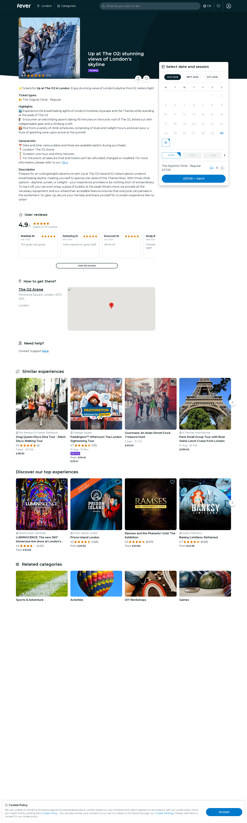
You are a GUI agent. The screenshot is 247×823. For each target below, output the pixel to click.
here (45, 351)
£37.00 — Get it (193, 178)
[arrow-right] (224, 155)
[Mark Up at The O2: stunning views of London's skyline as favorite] (146, 78)
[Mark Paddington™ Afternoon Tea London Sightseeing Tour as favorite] (118, 381)
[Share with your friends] (138, 78)
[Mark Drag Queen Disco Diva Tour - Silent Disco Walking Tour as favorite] (63, 381)
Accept (224, 812)
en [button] (209, 6)
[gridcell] (166, 143)
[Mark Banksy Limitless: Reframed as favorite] (227, 482)
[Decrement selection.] (211, 168)
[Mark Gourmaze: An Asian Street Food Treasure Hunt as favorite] (172, 381)
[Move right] (232, 402)
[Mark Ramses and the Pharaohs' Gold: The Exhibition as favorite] (172, 482)
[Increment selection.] (222, 168)
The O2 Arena (31, 289)
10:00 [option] (171, 155)
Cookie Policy (50, 813)
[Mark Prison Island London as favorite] (118, 482)
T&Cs (64, 162)
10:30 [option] (192, 155)
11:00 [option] (213, 155)
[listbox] (194, 155)
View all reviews (87, 265)
